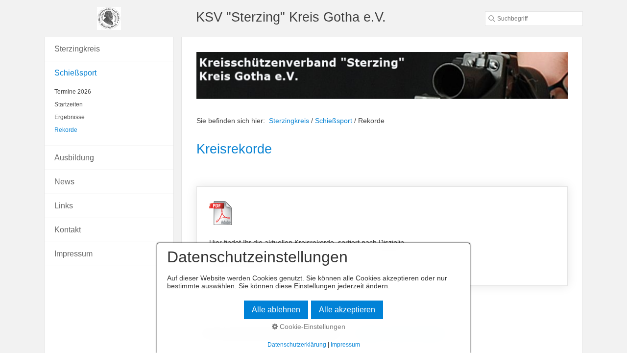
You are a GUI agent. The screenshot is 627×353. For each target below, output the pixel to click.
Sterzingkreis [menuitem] (77, 49)
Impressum (345, 344)
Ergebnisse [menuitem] (69, 117)
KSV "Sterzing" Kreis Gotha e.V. (291, 17)
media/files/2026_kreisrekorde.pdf (382, 236)
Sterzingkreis (289, 121)
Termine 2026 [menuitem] (72, 92)
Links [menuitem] (63, 206)
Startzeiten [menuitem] (68, 104)
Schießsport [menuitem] (75, 73)
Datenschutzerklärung (296, 344)
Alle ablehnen (276, 309)
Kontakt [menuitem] (67, 230)
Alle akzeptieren (347, 309)
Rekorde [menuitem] (65, 130)
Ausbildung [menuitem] (74, 157)
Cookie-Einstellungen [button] (311, 326)
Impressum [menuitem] (73, 254)
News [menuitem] (64, 181)
